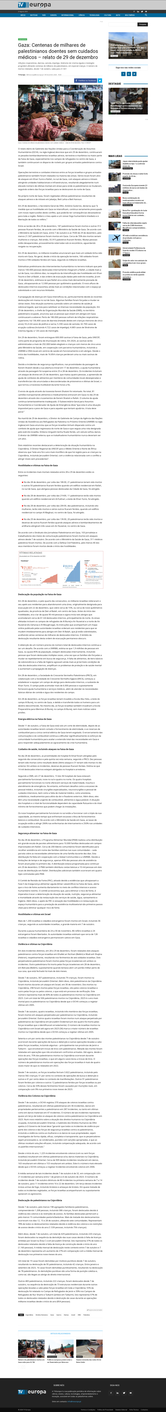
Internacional (67, 15)
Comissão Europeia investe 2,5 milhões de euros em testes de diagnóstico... (135, 187)
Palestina (86, 1315)
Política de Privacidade (105, 1410)
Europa (53, 15)
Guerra (59, 1315)
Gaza (52, 1315)
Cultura (107, 15)
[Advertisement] (60, 28)
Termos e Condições (88, 1410)
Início (23, 15)
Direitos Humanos (42, 1315)
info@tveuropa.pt (74, 1401)
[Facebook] (134, 11)
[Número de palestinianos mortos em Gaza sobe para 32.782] (31, 1349)
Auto (118, 15)
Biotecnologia (127, 168)
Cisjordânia (29, 1315)
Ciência (82, 15)
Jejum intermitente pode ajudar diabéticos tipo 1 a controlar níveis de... (135, 163)
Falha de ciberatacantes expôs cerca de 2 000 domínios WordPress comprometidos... (135, 225)
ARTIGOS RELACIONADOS (60, 1333)
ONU (79, 1315)
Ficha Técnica (134, 1410)
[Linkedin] (138, 11)
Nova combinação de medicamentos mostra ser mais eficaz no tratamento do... (135, 200)
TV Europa (21, 75)
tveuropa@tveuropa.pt (36, 75)
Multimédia (130, 15)
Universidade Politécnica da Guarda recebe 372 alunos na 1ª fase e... (134, 250)
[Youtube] (146, 11)
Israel (73, 1315)
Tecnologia (94, 15)
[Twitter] (142, 11)
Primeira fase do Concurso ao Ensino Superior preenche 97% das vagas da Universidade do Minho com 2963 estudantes (127, 49)
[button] (146, 15)
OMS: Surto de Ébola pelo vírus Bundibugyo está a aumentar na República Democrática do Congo (127, 106)
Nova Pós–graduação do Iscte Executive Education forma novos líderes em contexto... (135, 213)
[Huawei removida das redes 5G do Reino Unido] (89, 1349)
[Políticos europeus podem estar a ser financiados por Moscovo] (60, 1349)
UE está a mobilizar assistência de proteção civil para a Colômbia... (135, 238)
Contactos (144, 1410)
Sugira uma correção (95, 1310)
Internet (79, 1357)
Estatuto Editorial (121, 1410)
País (44, 15)
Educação (114, 56)
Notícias (33, 15)
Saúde (125, 265)
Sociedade (126, 178)
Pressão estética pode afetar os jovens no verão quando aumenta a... (134, 274)
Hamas (66, 1315)
